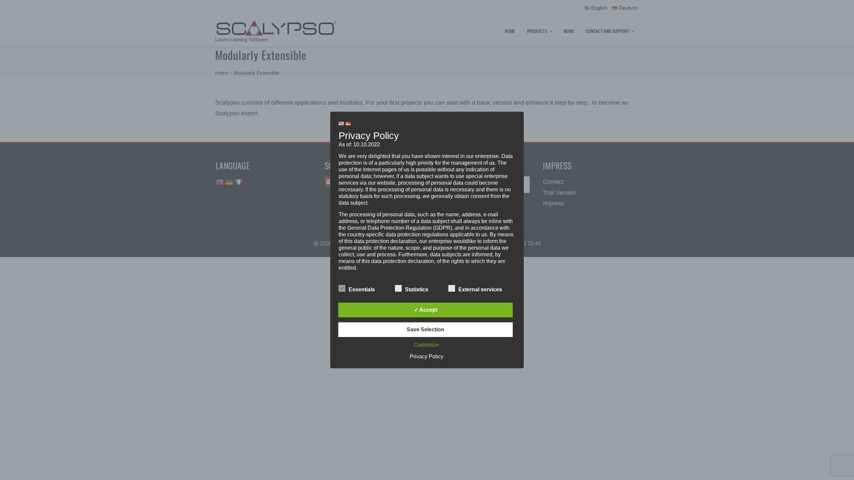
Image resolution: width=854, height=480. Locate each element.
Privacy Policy (426, 356)
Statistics (416, 289)
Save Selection (425, 329)
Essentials (362, 289)
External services (480, 289)
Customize (426, 345)
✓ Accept (425, 310)
